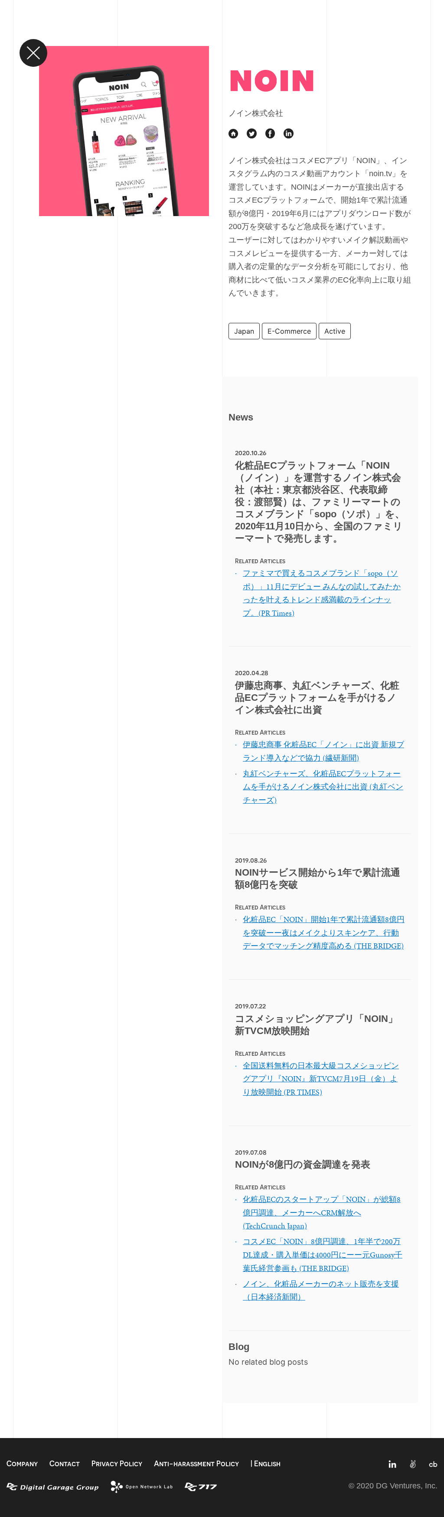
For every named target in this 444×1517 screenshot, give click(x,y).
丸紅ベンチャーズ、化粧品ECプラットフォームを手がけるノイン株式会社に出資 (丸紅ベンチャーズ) (323, 786)
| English (266, 1463)
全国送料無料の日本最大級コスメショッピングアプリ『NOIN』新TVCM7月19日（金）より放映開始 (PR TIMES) (321, 1078)
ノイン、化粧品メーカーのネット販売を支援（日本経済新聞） (321, 1290)
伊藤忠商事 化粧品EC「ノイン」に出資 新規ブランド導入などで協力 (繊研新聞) (323, 751)
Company (22, 1463)
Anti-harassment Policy (196, 1463)
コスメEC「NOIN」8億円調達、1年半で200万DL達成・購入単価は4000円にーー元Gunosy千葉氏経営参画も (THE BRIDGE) (322, 1254)
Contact (64, 1463)
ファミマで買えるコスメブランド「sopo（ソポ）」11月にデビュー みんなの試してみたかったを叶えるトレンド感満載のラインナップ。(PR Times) (322, 593)
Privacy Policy (116, 1463)
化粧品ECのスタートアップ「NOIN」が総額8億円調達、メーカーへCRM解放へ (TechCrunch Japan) (322, 1212)
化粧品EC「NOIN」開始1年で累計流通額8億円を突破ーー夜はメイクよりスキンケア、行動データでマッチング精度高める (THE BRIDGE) (324, 932)
